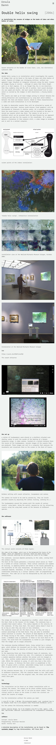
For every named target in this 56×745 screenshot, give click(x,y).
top (3, 350)
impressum (27, 743)
